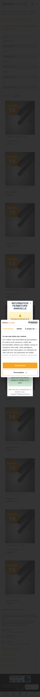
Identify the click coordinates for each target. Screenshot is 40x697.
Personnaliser (19, 372)
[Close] (30, 303)
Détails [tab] (19, 329)
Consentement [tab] (7, 329)
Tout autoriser (20, 365)
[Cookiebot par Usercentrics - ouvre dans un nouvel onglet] (28, 322)
